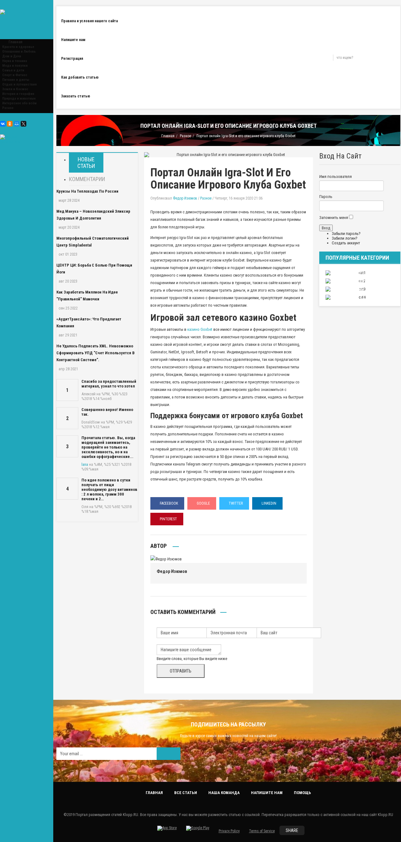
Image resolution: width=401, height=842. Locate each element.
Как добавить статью (80, 77)
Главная (167, 136)
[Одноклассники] (10, 124)
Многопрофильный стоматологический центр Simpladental (92, 241)
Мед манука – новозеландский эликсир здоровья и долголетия (93, 215)
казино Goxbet (199, 329)
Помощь (302, 792)
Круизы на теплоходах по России (87, 191)
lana (84, 464)
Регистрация (72, 58)
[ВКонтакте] (3, 124)
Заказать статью (75, 96)
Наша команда (224, 792)
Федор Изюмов (185, 198)
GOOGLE (203, 503)
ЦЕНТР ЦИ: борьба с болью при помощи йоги (94, 268)
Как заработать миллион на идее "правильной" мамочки (87, 295)
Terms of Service (262, 831)
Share (292, 830)
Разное (7, 108)
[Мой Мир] (16, 124)
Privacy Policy (229, 831)
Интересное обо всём (19, 103)
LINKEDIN (269, 503)
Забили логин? (344, 238)
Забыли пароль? (346, 233)
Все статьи (185, 792)
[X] (23, 124)
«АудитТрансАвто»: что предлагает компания (88, 322)
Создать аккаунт (346, 243)
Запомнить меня (333, 217)
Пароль (325, 196)
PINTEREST (168, 519)
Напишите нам (73, 40)
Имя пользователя (335, 176)
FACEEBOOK (169, 503)
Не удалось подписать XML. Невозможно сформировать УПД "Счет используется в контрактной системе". (95, 353)
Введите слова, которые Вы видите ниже (192, 658)
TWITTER (236, 503)
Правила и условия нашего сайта (89, 21)
